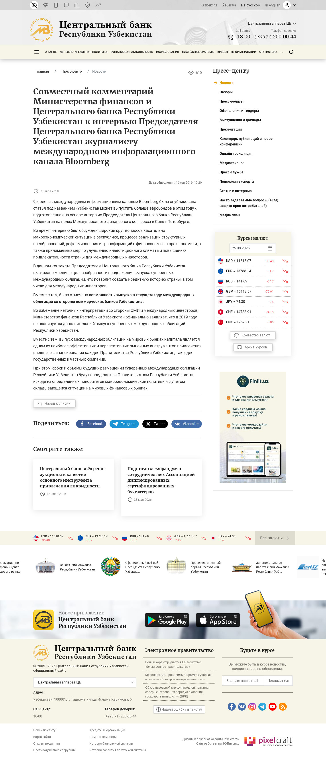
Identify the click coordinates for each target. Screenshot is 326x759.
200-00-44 (275, 37)
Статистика (268, 52)
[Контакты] (87, 5)
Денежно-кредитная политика (84, 52)
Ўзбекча (229, 5)
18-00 (243, 37)
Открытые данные (46, 743)
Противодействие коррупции (54, 750)
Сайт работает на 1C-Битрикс (217, 743)
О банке (51, 52)
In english (272, 5)
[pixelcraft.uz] (268, 741)
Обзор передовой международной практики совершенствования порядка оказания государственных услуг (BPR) (177, 692)
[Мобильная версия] (56, 5)
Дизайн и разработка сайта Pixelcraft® (211, 739)
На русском (250, 5)
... (282, 52)
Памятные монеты (103, 737)
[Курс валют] (98, 5)
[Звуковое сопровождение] (46, 5)
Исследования (167, 52)
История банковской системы (111, 743)
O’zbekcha (209, 5)
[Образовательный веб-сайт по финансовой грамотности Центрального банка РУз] (253, 427)
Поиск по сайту (44, 730)
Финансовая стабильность (132, 52)
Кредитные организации (236, 52)
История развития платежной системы (117, 750)
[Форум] (66, 5)
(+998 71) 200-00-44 (120, 716)
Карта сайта (42, 737)
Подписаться (278, 680)
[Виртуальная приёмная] (77, 5)
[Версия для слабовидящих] (34, 5)
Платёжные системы (198, 52)
